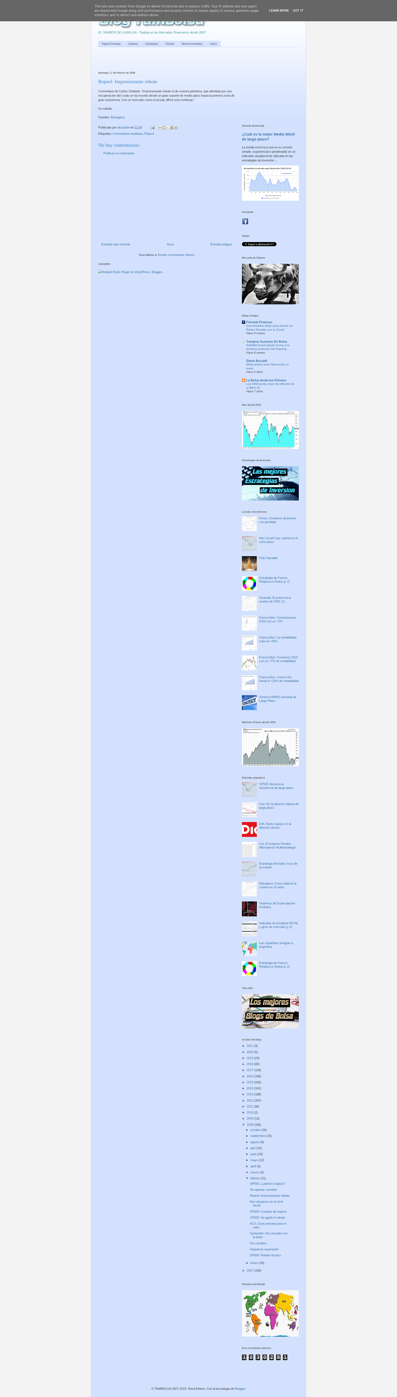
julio (253, 1148)
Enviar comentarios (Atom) (176, 255)
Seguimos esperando (264, 1249)
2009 (250, 1118)
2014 (250, 1088)
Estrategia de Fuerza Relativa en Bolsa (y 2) (274, 579)
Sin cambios (258, 1243)
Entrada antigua (221, 244)
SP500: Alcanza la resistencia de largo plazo (276, 786)
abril (253, 1166)
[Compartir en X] (168, 128)
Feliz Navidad (268, 558)
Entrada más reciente (115, 244)
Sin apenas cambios (263, 1189)
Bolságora (117, 117)
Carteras (133, 43)
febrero (255, 1178)
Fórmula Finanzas (259, 322)
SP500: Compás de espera (268, 1211)
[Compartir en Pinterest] (176, 128)
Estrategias (152, 43)
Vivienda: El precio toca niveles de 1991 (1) (275, 599)
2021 (250, 1046)
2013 (250, 1094)
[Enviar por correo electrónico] (160, 128)
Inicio (170, 244)
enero (254, 1263)
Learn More (279, 10)
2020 (250, 1052)
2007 (250, 1270)
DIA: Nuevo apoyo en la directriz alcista (275, 825)
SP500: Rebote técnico (265, 1255)
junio (253, 1154)
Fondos (170, 43)
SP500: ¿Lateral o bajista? (267, 1183)
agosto (255, 1142)
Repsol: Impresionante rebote (269, 1195)
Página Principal (111, 43)
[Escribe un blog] (164, 128)
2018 (250, 1064)
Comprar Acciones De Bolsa (266, 341)
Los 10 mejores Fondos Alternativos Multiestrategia (277, 845)
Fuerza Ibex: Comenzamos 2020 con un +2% (277, 619)
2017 (250, 1070)
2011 (250, 1106)
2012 (250, 1100)
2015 (250, 1082)
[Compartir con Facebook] (172, 128)
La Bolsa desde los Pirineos (266, 380)
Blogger (240, 1388)
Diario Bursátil (256, 360)
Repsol (149, 133)
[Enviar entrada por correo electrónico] (152, 127)
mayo (254, 1160)
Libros (213, 43)
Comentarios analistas (127, 133)
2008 (250, 1124)
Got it (298, 10)
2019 (250, 1058)
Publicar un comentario (118, 153)
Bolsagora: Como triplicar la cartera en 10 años (277, 885)
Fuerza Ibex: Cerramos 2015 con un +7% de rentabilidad (278, 659)
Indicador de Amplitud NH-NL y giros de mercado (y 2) (278, 925)
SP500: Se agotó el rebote (267, 1217)
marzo (255, 1172)
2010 (250, 1112)
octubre (255, 1130)
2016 (250, 1076)
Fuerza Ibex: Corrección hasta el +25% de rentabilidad (279, 679)
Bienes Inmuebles (192, 43)
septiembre (258, 1136)
